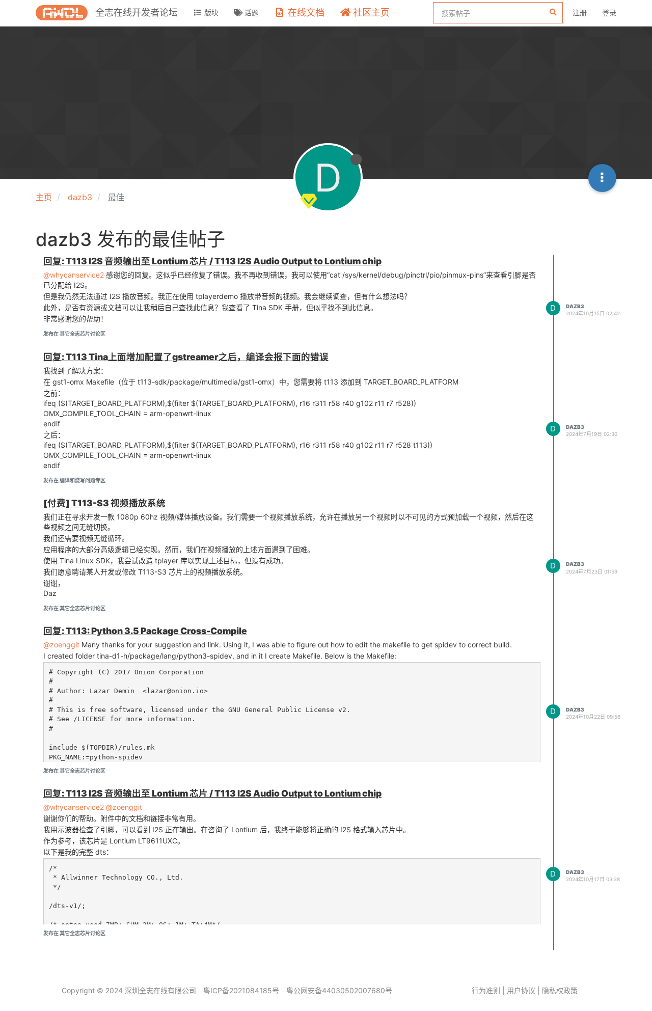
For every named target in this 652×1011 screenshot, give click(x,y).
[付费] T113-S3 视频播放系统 (104, 503)
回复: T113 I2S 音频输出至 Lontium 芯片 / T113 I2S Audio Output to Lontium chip (212, 261)
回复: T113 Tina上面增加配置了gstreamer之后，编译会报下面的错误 (186, 356)
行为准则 (486, 990)
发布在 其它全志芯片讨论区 (74, 334)
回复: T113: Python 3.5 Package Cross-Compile (145, 630)
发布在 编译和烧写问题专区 (74, 480)
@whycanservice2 (73, 274)
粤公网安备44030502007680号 (339, 990)
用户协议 (521, 990)
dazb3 (575, 306)
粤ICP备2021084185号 (241, 990)
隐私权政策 (560, 990)
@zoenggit (61, 644)
